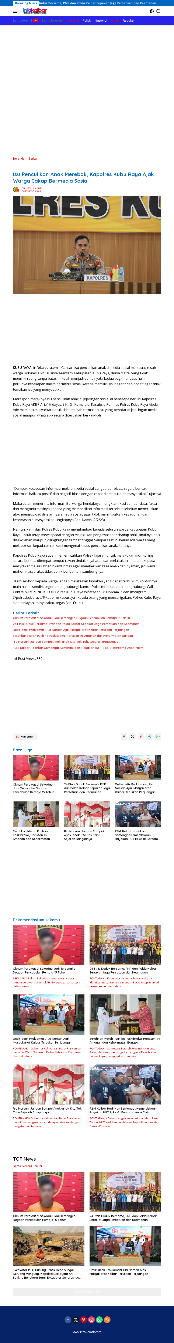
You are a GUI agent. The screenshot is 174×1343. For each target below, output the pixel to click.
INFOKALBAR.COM (32, 188)
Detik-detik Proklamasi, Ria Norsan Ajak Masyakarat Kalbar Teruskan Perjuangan (71, 630)
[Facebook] (68, 1320)
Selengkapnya (85, 1291)
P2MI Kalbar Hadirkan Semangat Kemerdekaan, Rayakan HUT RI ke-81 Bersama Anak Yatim (78, 648)
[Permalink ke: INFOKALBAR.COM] (16, 189)
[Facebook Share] (124, 736)
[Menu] (16, 11)
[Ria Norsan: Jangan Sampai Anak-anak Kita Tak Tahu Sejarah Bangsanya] (87, 814)
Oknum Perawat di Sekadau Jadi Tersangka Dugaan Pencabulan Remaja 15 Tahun (71, 618)
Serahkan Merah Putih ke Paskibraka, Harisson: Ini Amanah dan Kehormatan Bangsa (73, 636)
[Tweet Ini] (132, 736)
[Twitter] (75, 1320)
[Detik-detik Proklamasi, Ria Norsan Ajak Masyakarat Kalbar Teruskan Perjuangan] (138, 767)
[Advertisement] (87, 56)
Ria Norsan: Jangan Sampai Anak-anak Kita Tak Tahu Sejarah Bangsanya (65, 642)
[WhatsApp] (99, 1320)
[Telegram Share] (149, 736)
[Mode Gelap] (151, 11)
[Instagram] (91, 1320)
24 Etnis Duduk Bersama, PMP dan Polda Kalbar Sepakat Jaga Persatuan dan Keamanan (76, 624)
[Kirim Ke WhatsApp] (158, 736)
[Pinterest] (83, 1320)
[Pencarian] (158, 11)
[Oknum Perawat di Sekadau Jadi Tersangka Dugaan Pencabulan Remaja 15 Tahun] (36, 767)
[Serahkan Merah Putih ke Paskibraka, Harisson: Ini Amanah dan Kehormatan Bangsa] (36, 814)
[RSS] (107, 1320)
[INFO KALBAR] (34, 11)
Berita (17, 167)
